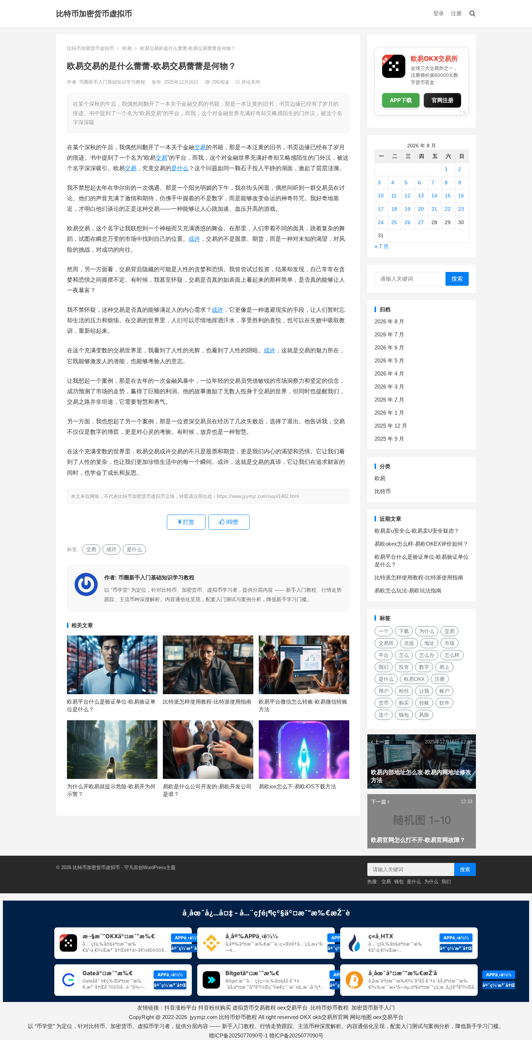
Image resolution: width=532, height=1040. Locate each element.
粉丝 (404, 691)
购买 (404, 703)
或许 (194, 239)
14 (434, 195)
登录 (438, 13)
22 (448, 209)
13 (421, 195)
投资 (404, 667)
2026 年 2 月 (389, 400)
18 (394, 209)
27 (421, 222)
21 (434, 209)
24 (381, 222)
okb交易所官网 (331, 1017)
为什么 (426, 631)
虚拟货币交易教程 (254, 1008)
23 (461, 209)
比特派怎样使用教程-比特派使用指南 (207, 702)
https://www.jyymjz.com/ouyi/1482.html (258, 496)
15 (448, 195)
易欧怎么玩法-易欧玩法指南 (408, 590)
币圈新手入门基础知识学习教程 (113, 82)
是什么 (180, 168)
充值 (409, 643)
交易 (200, 147)
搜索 (457, 279)
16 (461, 195)
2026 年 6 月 (389, 347)
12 (407, 195)
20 (421, 209)
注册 (456, 13)
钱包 (404, 715)
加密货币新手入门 (373, 1008)
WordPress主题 (159, 867)
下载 (404, 631)
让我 (424, 691)
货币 (384, 703)
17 (381, 209)
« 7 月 (382, 246)
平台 (384, 655)
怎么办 (426, 655)
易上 (444, 667)
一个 (384, 631)
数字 (424, 667)
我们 (384, 667)
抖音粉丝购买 (214, 1008)
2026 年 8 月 (389, 321)
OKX (305, 1017)
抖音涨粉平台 (180, 1008)
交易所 (386, 643)
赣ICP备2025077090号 (296, 1035)
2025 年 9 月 (389, 439)
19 (407, 209)
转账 (424, 703)
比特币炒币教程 (330, 1008)
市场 (449, 643)
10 (381, 195)
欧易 (127, 48)
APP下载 (401, 100)
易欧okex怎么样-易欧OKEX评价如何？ (421, 544)
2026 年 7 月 (389, 334)
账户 (444, 691)
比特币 (383, 491)
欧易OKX (414, 679)
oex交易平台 (292, 1008)
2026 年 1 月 (389, 413)
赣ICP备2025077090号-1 (238, 1035)
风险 (424, 715)
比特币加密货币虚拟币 (94, 13)
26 (407, 222)
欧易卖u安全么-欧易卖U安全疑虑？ (417, 531)
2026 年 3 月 (389, 386)
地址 (429, 643)
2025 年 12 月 (391, 426)
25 (394, 222)
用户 (384, 691)
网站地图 (361, 1017)
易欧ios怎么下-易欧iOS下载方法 (297, 786)
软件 (444, 703)
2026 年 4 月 (389, 373)
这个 (384, 715)
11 (394, 195)
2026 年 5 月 (389, 360)
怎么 (404, 655)
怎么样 (452, 655)
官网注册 (442, 100)
